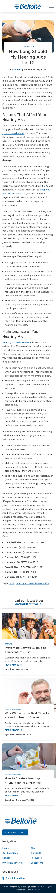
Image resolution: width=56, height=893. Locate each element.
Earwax (8, 644)
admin (17, 69)
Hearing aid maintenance (16, 342)
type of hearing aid (13, 133)
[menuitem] (13, 848)
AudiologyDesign (28, 887)
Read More (12, 664)
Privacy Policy (33, 890)
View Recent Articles (26, 604)
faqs (11, 583)
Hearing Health (13, 709)
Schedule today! (15, 832)
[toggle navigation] (51, 6)
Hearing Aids (28, 47)
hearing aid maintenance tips (32, 583)
